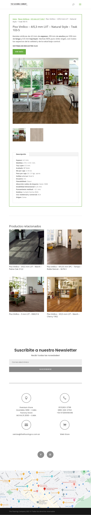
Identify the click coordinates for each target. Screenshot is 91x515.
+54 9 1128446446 (65, 412)
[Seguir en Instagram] (50, 454)
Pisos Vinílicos (23, 19)
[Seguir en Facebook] (41, 454)
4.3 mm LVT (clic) (38, 19)
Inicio (15, 19)
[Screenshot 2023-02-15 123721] (45, 507)
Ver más (19, 52)
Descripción (21, 154)
